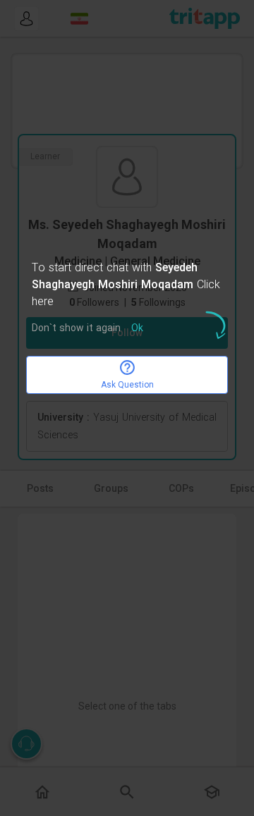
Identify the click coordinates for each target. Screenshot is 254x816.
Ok (137, 328)
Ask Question (127, 385)
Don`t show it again (76, 328)
